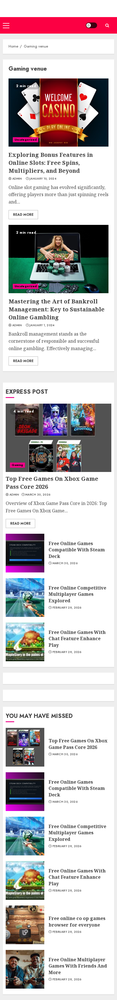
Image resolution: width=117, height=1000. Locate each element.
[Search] (107, 25)
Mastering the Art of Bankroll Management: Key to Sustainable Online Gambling (57, 309)
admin (17, 179)
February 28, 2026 (67, 608)
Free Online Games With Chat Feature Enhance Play (77, 638)
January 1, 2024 (42, 325)
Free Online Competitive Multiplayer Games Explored (77, 594)
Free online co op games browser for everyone (77, 921)
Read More (23, 214)
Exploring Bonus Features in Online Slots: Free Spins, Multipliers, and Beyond (51, 162)
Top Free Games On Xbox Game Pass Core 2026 (78, 744)
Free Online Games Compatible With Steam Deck (77, 549)
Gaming (17, 465)
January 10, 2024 (43, 179)
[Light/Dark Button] (91, 25)
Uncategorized (25, 139)
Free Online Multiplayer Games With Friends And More (78, 966)
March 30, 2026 (37, 495)
